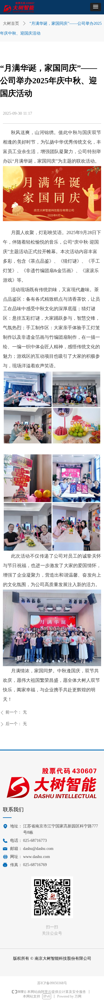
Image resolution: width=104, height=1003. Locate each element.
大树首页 (11, 23)
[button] (95, 7)
